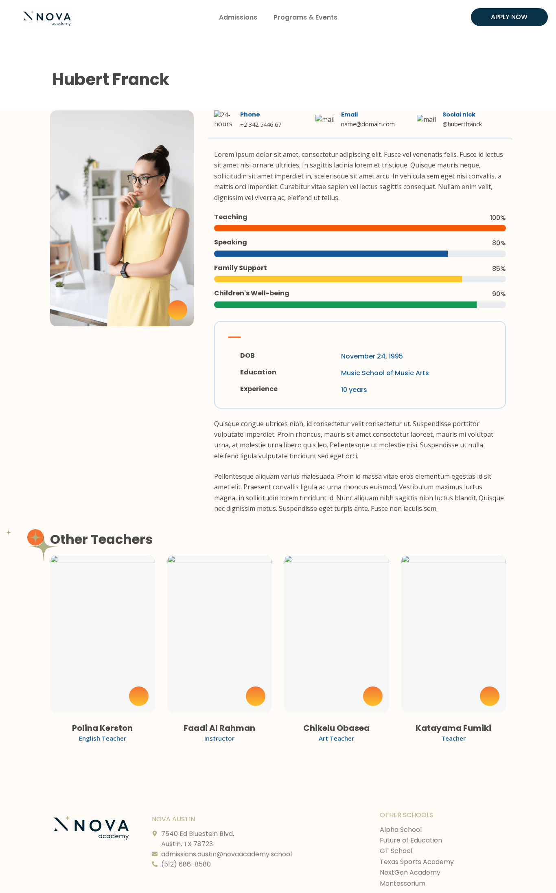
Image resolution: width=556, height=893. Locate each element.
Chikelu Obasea (336, 728)
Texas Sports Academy (417, 862)
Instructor (219, 738)
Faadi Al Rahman (219, 728)
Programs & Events (305, 17)
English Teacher (102, 738)
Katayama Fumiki (453, 728)
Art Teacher (336, 738)
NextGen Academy (410, 872)
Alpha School (401, 829)
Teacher (453, 738)
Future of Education (411, 840)
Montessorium (402, 883)
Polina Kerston (102, 728)
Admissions (238, 17)
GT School (396, 851)
